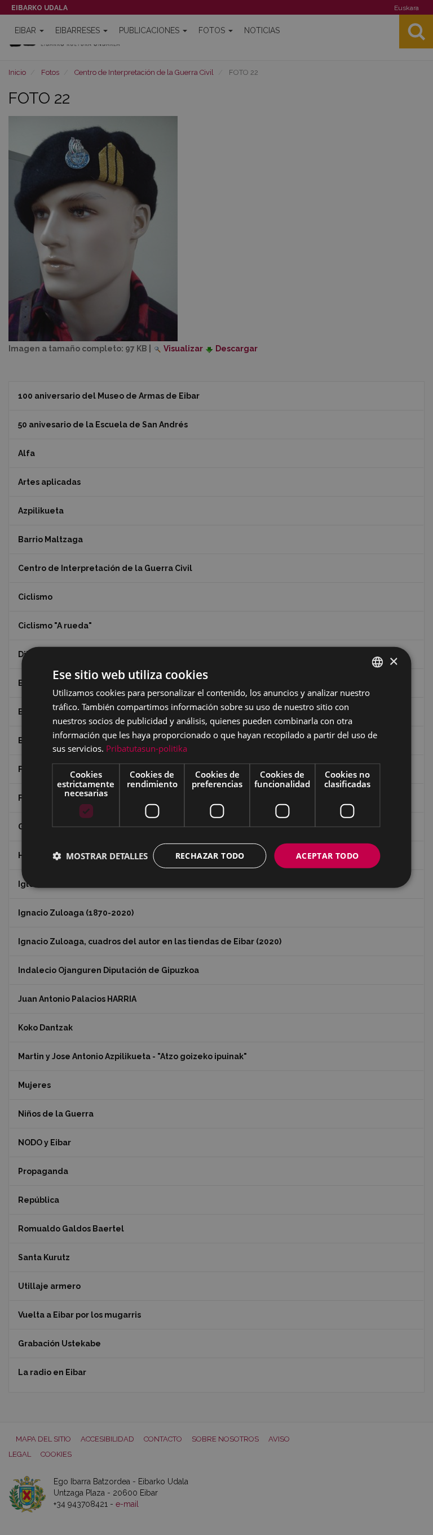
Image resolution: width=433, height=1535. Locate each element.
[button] (100, 856)
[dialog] (216, 767)
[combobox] (377, 662)
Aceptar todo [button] (327, 855)
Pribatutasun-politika (146, 748)
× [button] (393, 661)
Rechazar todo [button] (210, 855)
